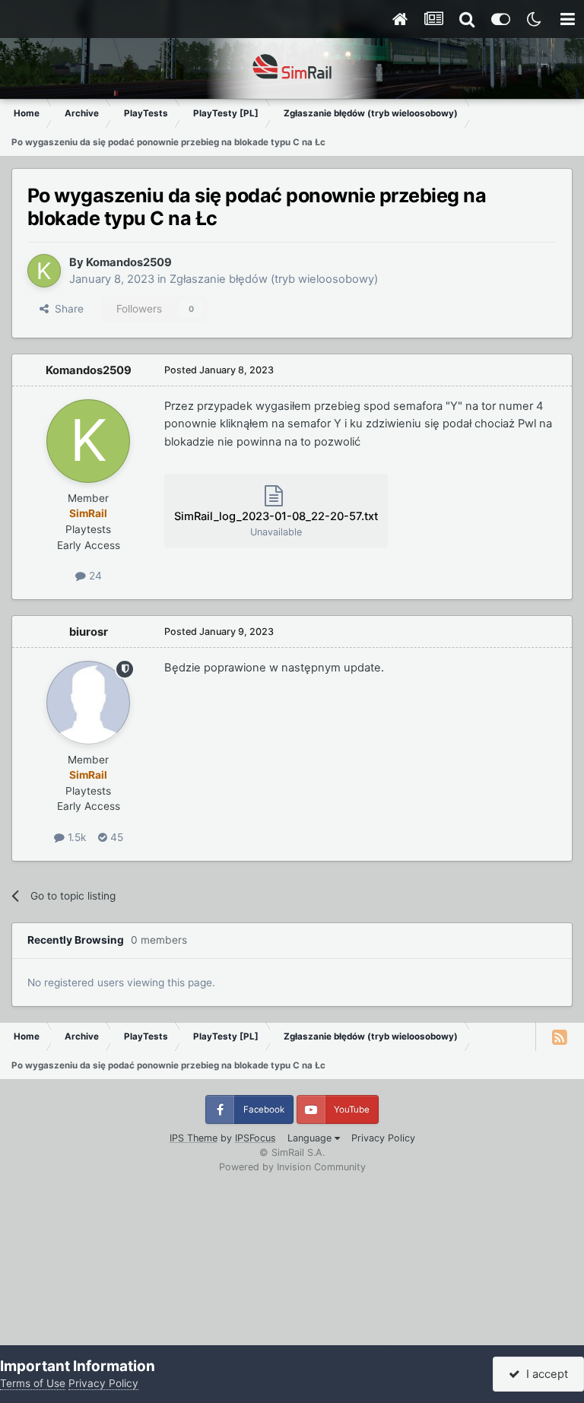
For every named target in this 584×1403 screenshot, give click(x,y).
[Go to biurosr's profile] (88, 702)
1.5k (75, 837)
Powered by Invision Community (292, 1167)
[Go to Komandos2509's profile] (44, 270)
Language (311, 1138)
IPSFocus (255, 1138)
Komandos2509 (129, 262)
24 (94, 576)
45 (115, 837)
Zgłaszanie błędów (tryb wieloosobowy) (274, 279)
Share (66, 309)
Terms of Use (32, 1383)
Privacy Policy (383, 1138)
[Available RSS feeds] (559, 1036)
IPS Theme (193, 1138)
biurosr (88, 632)
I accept (544, 1374)
